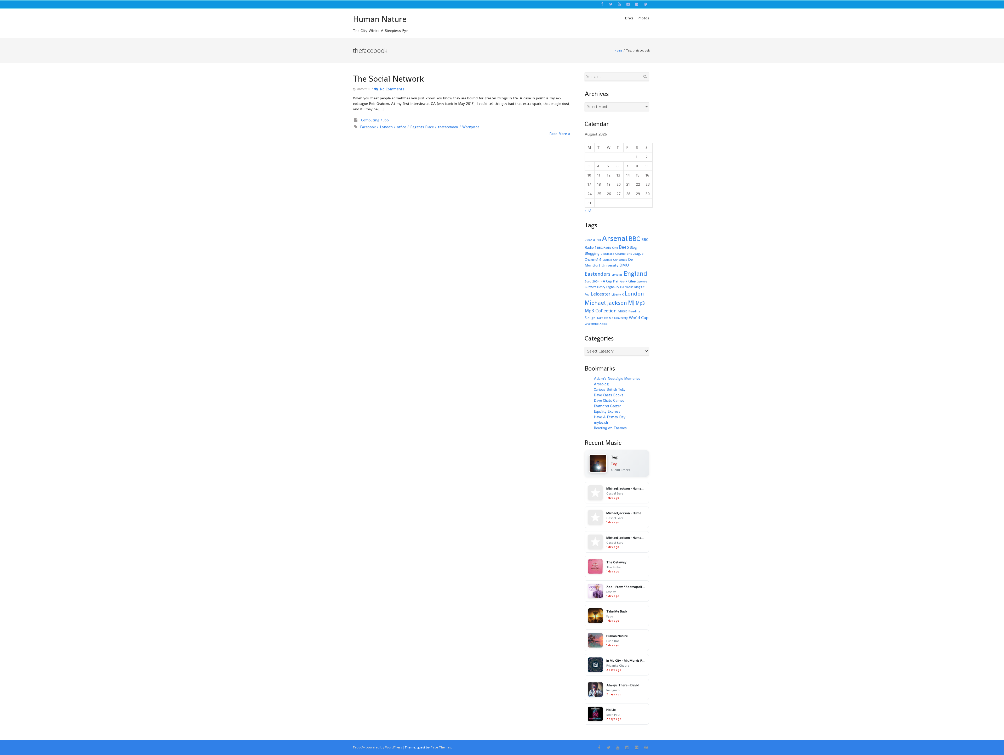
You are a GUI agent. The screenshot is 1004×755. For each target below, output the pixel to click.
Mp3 (640, 303)
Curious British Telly (609, 389)
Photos (643, 18)
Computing (370, 120)
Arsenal (615, 238)
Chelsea (607, 260)
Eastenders (598, 273)
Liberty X (618, 294)
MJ (631, 302)
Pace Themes (441, 747)
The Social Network (388, 78)
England (635, 273)
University (621, 318)
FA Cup (606, 281)
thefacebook (448, 126)
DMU (624, 265)
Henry (601, 287)
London (386, 126)
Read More (558, 133)
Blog (633, 247)
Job (386, 120)
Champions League (629, 254)
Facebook (368, 126)
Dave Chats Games (609, 400)
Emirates (617, 274)
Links (629, 18)
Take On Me (604, 318)
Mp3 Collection (601, 311)
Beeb (624, 247)
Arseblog (601, 384)
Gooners (642, 281)
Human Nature (379, 19)
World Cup (638, 317)
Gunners (590, 287)
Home (618, 50)
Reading (634, 311)
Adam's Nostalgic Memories (617, 378)
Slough (590, 318)
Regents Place (422, 126)
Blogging (592, 253)
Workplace (470, 126)
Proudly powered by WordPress (377, 747)
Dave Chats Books (608, 395)
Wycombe (591, 324)
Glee (632, 281)
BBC (634, 238)
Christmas (620, 260)
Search (645, 76)
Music (623, 311)
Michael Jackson (606, 302)
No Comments (391, 89)
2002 (588, 240)
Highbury (612, 287)
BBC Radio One (607, 247)
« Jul (588, 210)
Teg (614, 463)
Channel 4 (593, 259)
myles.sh (601, 422)
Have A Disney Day (609, 417)
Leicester (601, 294)
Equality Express (607, 411)
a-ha (597, 239)
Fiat (615, 281)
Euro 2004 (592, 281)
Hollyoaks (626, 287)
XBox (604, 324)
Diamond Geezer (607, 406)
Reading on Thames (610, 427)
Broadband (607, 254)
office (401, 126)
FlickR (623, 281)
